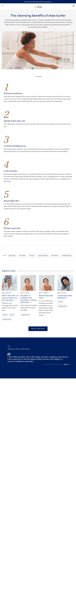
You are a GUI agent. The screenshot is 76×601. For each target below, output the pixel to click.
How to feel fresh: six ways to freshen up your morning (10, 298)
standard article (66, 255)
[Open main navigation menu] (73, 6)
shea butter (55, 255)
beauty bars (12, 255)
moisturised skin (43, 255)
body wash (22, 255)
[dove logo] (38, 6)
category (32, 255)
